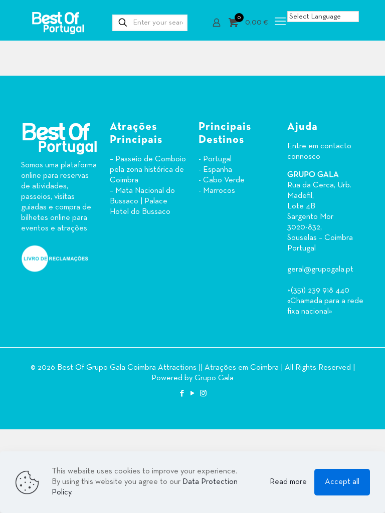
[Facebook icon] (182, 393)
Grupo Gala (214, 378)
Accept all (342, 481)
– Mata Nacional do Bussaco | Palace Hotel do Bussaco (142, 201)
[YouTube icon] (193, 393)
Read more (288, 481)
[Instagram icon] (203, 393)
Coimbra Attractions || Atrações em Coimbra (203, 367)
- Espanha (215, 169)
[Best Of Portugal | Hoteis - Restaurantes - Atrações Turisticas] (58, 22)
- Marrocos (217, 190)
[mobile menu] (280, 22)
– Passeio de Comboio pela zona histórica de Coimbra (148, 170)
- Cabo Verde (222, 180)
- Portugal (215, 159)
